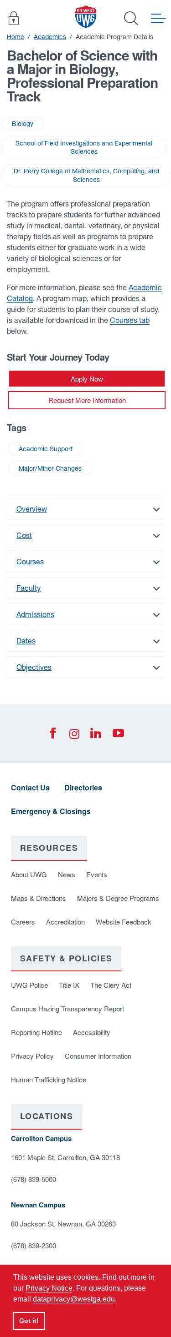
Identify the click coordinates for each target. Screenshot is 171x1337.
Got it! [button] (29, 1320)
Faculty (28, 588)
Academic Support (46, 448)
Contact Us (30, 787)
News (66, 874)
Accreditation (65, 921)
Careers (23, 921)
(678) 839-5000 (33, 1179)
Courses (30, 562)
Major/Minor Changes (50, 468)
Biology (22, 123)
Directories (83, 787)
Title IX (69, 985)
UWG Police (29, 985)
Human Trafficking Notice (48, 1079)
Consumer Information (98, 1056)
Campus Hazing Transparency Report (67, 1008)
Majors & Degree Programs (118, 898)
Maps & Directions (38, 898)
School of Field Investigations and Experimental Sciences (84, 147)
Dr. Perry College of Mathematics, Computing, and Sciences (86, 175)
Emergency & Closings (51, 811)
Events (96, 874)
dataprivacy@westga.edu (74, 1299)
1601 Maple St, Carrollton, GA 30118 (65, 1157)
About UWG (29, 874)
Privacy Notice (49, 1288)
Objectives (34, 667)
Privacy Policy (32, 1056)
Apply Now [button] (87, 378)
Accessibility (91, 1032)
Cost (24, 535)
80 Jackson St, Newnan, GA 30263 (63, 1223)
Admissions (35, 614)
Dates (26, 641)
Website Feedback (123, 921)
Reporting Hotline (36, 1032)
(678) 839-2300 (33, 1245)
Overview (31, 509)
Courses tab (130, 320)
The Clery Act (110, 985)
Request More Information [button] (87, 400)
